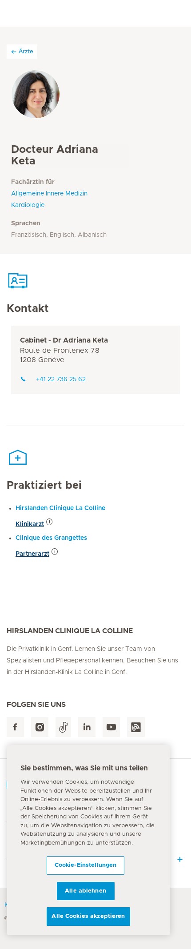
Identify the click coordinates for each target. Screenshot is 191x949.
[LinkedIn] (87, 727)
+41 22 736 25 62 (61, 379)
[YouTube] (111, 727)
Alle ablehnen (85, 891)
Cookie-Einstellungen (86, 865)
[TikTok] (63, 727)
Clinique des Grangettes (51, 538)
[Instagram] (39, 727)
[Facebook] (15, 727)
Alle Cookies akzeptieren (88, 916)
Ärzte (26, 51)
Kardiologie (27, 205)
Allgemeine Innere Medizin (49, 194)
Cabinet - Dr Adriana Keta (64, 340)
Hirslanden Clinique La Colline (60, 508)
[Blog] (136, 727)
